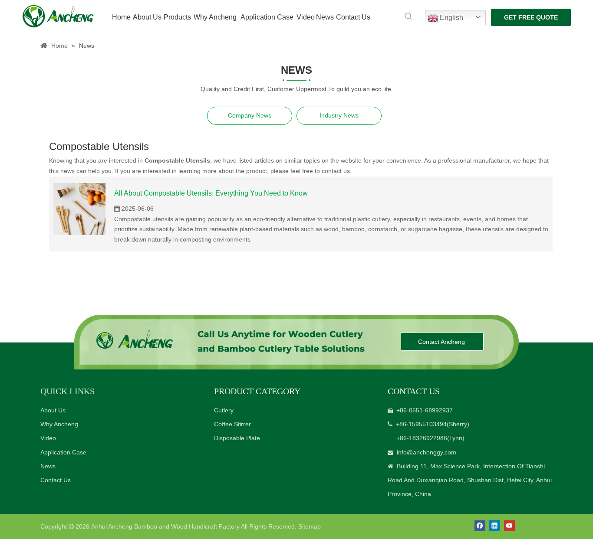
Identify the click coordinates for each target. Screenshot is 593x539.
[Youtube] (509, 525)
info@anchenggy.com (426, 452)
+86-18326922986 (421, 437)
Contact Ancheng (442, 341)
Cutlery (224, 410)
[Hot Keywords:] (408, 16)
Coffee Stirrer (232, 424)
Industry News (339, 115)
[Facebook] (479, 525)
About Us (53, 410)
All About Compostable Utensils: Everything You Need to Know (211, 193)
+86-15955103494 (421, 424)
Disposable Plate (237, 437)
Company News (249, 115)
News (48, 466)
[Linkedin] (494, 525)
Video (48, 437)
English (450, 17)
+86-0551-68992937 (424, 410)
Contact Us (55, 480)
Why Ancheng (59, 424)
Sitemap (309, 526)
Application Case (63, 452)
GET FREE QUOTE (531, 17)
